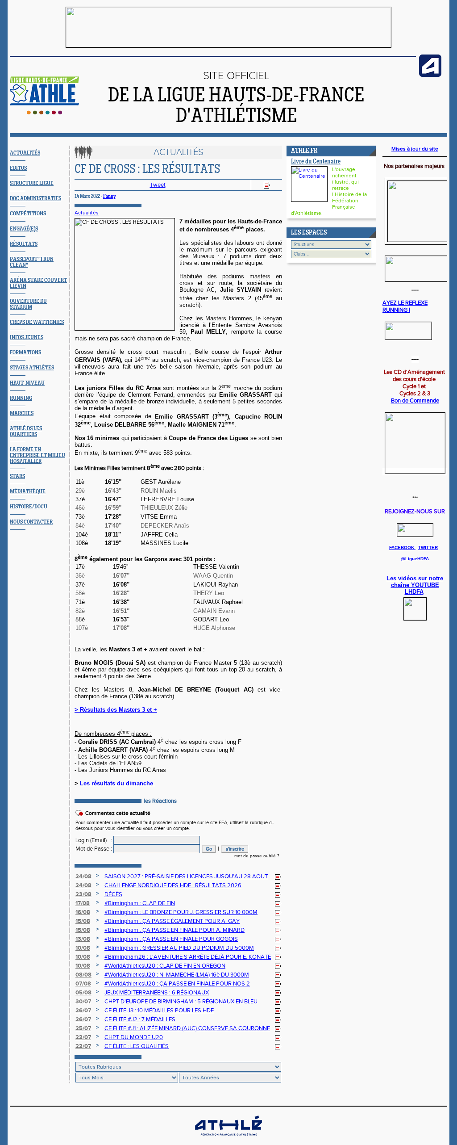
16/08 (82, 912)
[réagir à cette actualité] (278, 877)
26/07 (83, 1010)
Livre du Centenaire (316, 162)
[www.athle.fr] (430, 75)
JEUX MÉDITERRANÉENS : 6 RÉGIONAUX (156, 992)
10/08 (82, 948)
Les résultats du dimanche (117, 783)
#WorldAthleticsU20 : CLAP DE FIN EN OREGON (164, 965)
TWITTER (428, 547)
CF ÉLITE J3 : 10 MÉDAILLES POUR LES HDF (159, 1010)
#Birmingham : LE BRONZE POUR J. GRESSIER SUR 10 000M (181, 912)
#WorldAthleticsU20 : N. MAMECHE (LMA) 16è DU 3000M (176, 974)
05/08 (83, 992)
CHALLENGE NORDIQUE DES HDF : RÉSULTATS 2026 (172, 885)
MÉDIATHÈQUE (28, 492)
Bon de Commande (415, 400)
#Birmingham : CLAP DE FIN (139, 903)
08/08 (83, 974)
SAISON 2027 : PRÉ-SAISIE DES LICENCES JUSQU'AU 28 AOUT (186, 876)
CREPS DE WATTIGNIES (37, 322)
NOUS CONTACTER (31, 522)
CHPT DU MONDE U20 (133, 1037)
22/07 (83, 1037)
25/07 (83, 1028)
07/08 (83, 983)
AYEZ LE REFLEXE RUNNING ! (405, 306)
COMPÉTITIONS (28, 214)
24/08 (83, 876)
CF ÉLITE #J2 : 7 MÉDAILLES (139, 1019)
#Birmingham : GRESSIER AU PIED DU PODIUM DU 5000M (179, 948)
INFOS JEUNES (26, 337)
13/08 (82, 939)
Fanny (109, 196)
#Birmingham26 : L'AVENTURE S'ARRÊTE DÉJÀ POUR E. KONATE (187, 956)
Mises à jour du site (414, 149)
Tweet (158, 185)
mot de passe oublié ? (256, 856)
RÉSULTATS (23, 244)
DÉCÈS (113, 894)
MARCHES (21, 413)
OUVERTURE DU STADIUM (28, 304)
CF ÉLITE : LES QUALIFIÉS (136, 1046)
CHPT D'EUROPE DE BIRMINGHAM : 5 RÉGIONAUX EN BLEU (181, 1001)
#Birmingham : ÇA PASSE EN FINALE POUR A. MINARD (174, 930)
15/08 (82, 921)
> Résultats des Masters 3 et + (116, 709)
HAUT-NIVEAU (27, 383)
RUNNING (21, 398)
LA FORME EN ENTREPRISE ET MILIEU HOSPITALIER (37, 455)
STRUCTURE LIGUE (32, 183)
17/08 (82, 903)
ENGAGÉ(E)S (24, 229)
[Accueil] (44, 112)
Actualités (87, 213)
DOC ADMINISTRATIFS (35, 198)
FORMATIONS (25, 353)
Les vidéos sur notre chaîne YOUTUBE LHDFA (414, 585)
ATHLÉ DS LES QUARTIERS (26, 431)
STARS (17, 476)
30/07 (83, 1001)
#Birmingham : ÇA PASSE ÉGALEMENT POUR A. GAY (172, 921)
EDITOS (18, 168)
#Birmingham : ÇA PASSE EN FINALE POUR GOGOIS (171, 939)
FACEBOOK (402, 547)
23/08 (83, 894)
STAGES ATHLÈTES (32, 368)
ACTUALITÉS (25, 153)
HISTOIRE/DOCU (28, 507)
